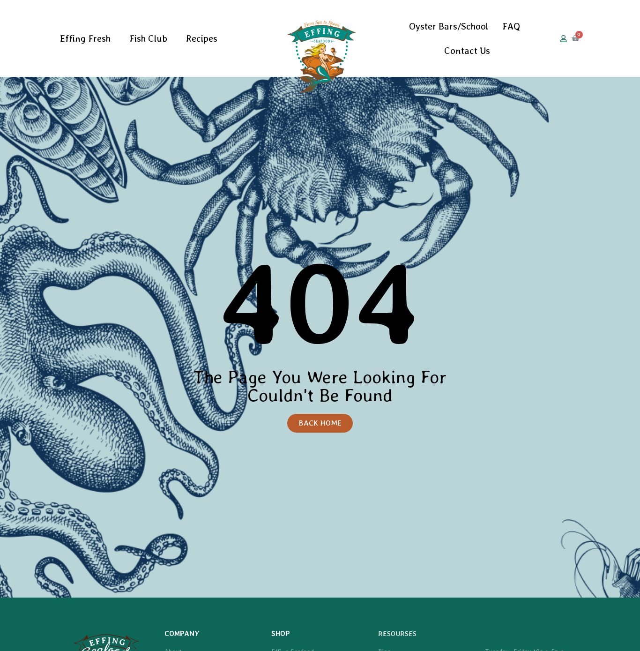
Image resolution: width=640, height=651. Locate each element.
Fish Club (148, 38)
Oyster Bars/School (448, 26)
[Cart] (575, 38)
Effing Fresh (85, 38)
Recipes (201, 38)
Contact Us (467, 50)
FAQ (511, 26)
